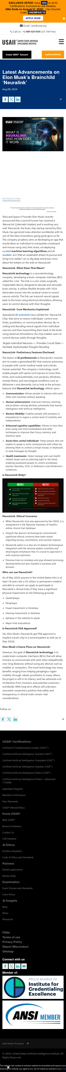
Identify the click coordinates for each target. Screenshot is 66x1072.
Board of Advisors (11, 826)
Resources (7, 919)
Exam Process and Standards (17, 888)
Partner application (12, 869)
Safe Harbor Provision (13, 1043)
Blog (4, 906)
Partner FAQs (9, 875)
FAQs (6, 932)
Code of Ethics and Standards (17, 857)
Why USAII (8, 819)
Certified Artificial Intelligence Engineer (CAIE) (27, 766)
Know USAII (11, 814)
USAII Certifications (16, 741)
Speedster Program (12, 788)
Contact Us (8, 832)
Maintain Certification (13, 795)
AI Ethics (8, 845)
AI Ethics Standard (12, 851)
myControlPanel (53, 54)
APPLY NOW (33, 18)
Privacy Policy (12, 942)
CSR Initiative (9, 838)
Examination (11, 882)
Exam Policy (8, 894)
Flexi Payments (10, 801)
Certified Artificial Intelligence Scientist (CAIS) (27, 754)
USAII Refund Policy (13, 807)
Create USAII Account (17, 54)
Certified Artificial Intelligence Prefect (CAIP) (26, 772)
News (5, 913)
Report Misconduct (15, 946)
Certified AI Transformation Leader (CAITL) (25, 747)
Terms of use (11, 937)
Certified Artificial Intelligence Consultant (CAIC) (28, 760)
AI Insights (9, 900)
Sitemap (8, 951)
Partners (8, 863)
